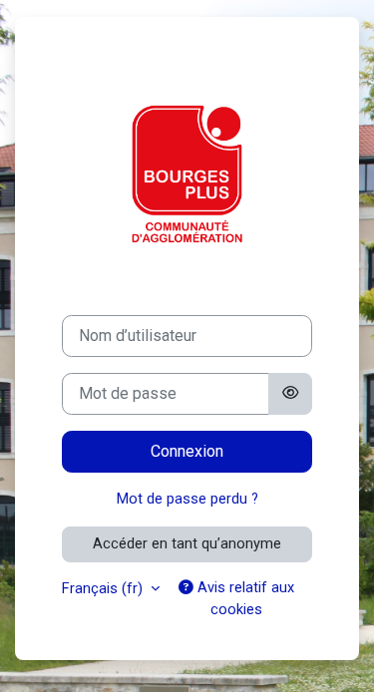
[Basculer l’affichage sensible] (290, 394)
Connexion (187, 451)
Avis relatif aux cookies (243, 598)
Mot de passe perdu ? (187, 499)
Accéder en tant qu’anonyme (187, 543)
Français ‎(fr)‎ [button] (104, 588)
